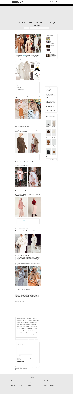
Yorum (18, 352)
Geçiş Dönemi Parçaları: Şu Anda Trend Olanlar (52, 46)
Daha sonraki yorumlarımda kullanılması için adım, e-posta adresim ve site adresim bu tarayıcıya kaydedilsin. (27, 359)
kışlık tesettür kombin (29, 328)
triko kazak (36, 338)
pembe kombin (35, 328)
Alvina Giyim (29, 385)
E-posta (18, 355)
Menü (61, 2)
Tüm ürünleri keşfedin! (51, 159)
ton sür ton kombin (19, 338)
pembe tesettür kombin (30, 330)
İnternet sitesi (19, 356)
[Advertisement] (36, 14)
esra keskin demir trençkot (20, 324)
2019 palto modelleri (29, 318)
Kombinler (31, 27)
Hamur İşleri (21, 382)
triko (29, 338)
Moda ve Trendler (46, 27)
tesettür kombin (32, 332)
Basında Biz (45, 385)
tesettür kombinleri (25, 336)
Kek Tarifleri (21, 385)
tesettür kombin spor (26, 334)
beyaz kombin (24, 320)
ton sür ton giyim (35, 336)
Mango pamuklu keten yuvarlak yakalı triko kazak (53, 137)
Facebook (50, 1)
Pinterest (56, 1)
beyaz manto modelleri (36, 320)
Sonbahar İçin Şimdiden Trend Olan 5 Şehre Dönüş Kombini (53, 38)
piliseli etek (35, 330)
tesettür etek (21, 332)
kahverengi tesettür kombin (34, 326)
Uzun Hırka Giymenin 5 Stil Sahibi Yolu (36, 367)
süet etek (18, 332)
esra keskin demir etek (26, 322)
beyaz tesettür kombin (19, 322)
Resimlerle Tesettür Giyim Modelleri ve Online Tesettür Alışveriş (19, 2)
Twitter (54, 1)
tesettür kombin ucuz (32, 334)
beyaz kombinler (30, 320)
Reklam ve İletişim (52, 382)
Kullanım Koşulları (52, 385)
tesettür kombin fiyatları (19, 334)
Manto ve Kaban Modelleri (38, 27)
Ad (18, 353)
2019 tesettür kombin (19, 320)
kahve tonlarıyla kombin (27, 324)
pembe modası (24, 330)
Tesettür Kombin (13, 385)
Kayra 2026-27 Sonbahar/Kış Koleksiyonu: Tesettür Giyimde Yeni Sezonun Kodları (53, 51)
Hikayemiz (45, 382)
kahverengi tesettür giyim (26, 326)
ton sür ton (30, 336)
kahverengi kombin (33, 324)
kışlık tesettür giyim (23, 328)
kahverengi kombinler (19, 326)
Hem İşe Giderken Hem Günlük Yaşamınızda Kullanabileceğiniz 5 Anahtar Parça (21, 368)
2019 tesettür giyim (35, 318)
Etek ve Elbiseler (26, 27)
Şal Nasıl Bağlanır (13, 382)
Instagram (52, 1)
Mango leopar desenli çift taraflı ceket (48, 137)
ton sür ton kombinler (25, 338)
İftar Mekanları (29, 382)
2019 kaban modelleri (22, 318)
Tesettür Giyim (26, 332)
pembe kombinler (19, 330)
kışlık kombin (18, 328)
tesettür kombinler (19, 336)
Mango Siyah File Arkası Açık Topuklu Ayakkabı (48, 127)
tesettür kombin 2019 (37, 332)
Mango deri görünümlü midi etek (48, 156)
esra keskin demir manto (33, 322)
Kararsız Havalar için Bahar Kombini (50, 106)
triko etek (33, 338)
